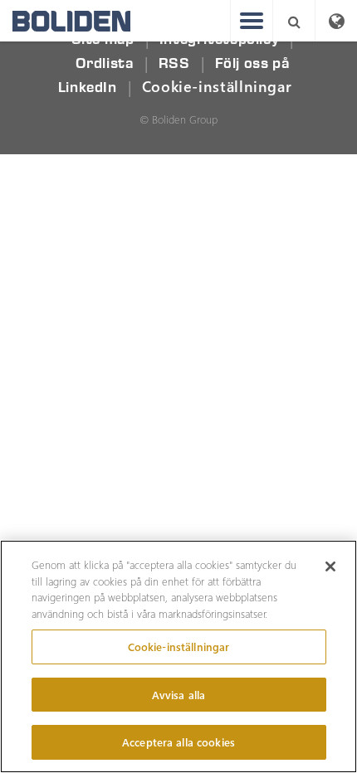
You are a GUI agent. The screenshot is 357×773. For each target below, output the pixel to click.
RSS (174, 63)
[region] (178, 656)
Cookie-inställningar (217, 86)
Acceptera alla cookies (178, 742)
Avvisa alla (178, 695)
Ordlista (105, 63)
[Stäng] (330, 566)
